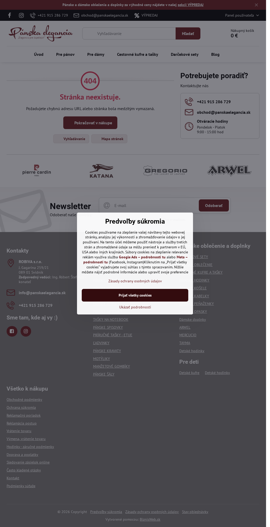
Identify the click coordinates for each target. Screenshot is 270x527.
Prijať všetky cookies (135, 295)
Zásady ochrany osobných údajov (135, 281)
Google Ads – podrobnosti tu (142, 257)
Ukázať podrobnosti (135, 307)
